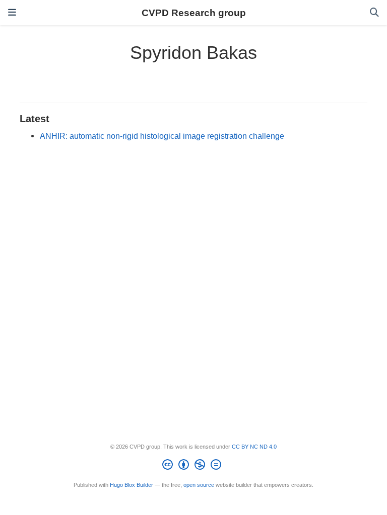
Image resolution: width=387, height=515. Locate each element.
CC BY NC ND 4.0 (254, 447)
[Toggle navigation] (12, 12)
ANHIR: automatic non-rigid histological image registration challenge (162, 135)
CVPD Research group (194, 12)
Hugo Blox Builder (131, 485)
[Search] (374, 13)
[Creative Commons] (193, 466)
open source (198, 485)
